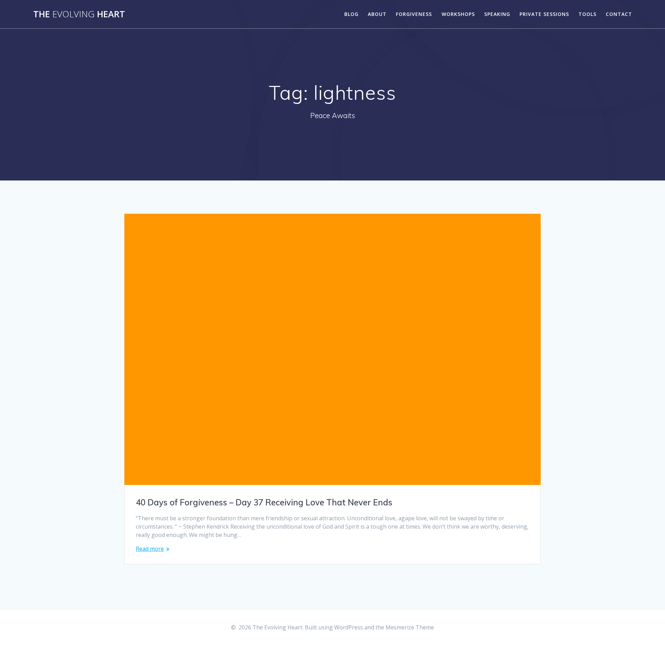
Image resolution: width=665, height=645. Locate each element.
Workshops (458, 14)
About (377, 14)
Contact (619, 14)
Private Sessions (544, 14)
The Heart (79, 14)
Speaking (497, 14)
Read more (150, 549)
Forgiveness (414, 14)
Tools (587, 14)
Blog (351, 14)
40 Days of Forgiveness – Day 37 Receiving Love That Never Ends (264, 502)
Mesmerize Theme (409, 627)
